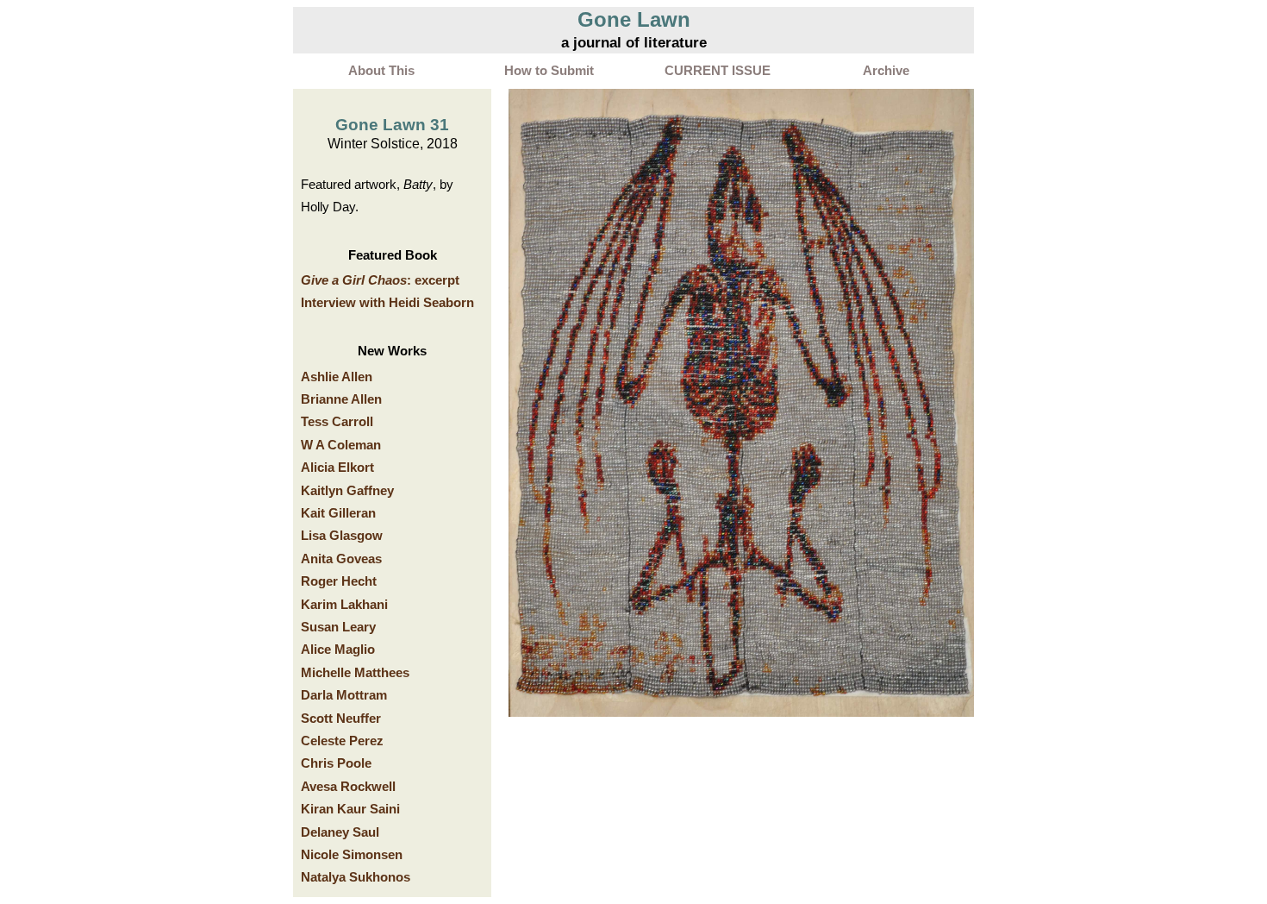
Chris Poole (336, 763)
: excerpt (380, 280)
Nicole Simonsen (352, 855)
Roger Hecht (339, 581)
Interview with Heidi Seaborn (387, 303)
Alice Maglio (338, 649)
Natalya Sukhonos (355, 877)
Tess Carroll (337, 422)
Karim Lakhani (344, 605)
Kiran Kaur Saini (350, 809)
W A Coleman (341, 445)
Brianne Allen (341, 399)
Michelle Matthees (355, 673)
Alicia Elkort (337, 467)
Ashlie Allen (336, 377)
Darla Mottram (344, 695)
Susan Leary (338, 627)
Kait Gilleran (338, 513)
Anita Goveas (341, 559)
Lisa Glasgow (342, 536)
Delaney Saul (340, 832)
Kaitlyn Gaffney (347, 491)
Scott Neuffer (341, 718)
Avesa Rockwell (348, 787)
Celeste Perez (342, 741)
